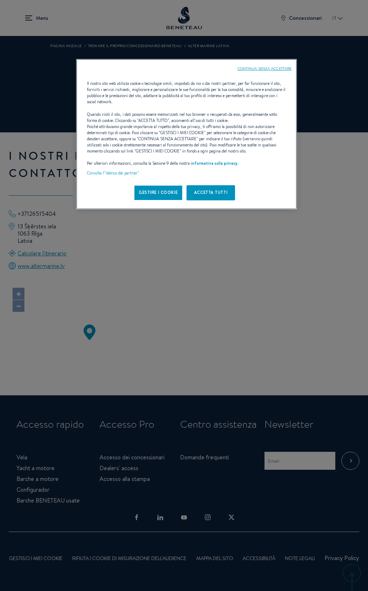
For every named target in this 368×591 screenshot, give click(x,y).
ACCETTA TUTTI (210, 192)
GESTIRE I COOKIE (158, 192)
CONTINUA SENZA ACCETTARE (265, 68)
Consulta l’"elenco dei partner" (113, 173)
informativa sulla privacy (214, 163)
